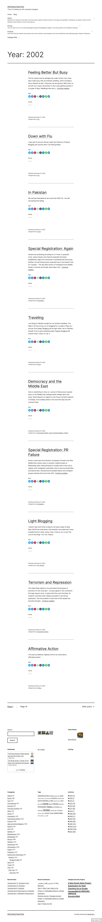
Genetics (11, 857)
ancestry (47, 796)
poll (53, 807)
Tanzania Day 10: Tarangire (16, 886)
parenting (61, 804)
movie (45, 803)
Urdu (9, 867)
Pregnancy (10, 852)
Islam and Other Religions (56, 433)
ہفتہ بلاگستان (42, 815)
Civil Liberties (11, 803)
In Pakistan (37, 192)
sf (57, 810)
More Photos (72, 739)
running (52, 810)
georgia (45, 800)
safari (55, 810)
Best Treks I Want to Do (50, 888)
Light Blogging (40, 521)
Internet (10, 821)
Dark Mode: (95, 920)
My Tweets (41, 749)
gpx (51, 801)
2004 (72, 826)
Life (38, 119)
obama (50, 804)
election (54, 798)
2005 (72, 824)
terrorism (39, 813)
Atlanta (9, 796)
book (61, 796)
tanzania (60, 810)
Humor (9, 813)
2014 (71, 801)
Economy (10, 806)
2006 (72, 821)
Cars (8, 801)
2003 (72, 829)
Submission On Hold (77, 886)
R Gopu (40, 891)
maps (41, 804)
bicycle (55, 795)
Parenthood (11, 844)
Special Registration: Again (50, 248)
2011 (72, 808)
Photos (42, 27)
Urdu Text (11, 870)
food (63, 798)
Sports (9, 862)
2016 (71, 798)
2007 (72, 819)
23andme (41, 796)
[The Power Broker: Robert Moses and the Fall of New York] (32, 755)
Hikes (9, 811)
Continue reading (63, 88)
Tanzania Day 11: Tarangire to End (18, 883)
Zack (39, 888)
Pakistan (10, 842)
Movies (42, 565)
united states (58, 813)
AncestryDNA (74, 896)
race (61, 807)
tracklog (47, 813)
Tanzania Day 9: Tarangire (15, 888)
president (57, 807)
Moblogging (11, 837)
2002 (72, 832)
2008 (72, 816)
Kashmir (10, 826)
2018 (72, 796)
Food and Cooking (13, 808)
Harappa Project (14, 860)
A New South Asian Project (79, 883)
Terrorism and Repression (49, 582)
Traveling (36, 317)
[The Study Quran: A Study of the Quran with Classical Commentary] (32, 762)
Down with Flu (40, 136)
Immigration (40, 300)
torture (43, 813)
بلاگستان (46, 815)
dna (51, 798)
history (58, 800)
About (49, 20)
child (39, 798)
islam (61, 800)
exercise (59, 798)
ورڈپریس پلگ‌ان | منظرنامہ (45, 883)
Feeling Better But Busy (48, 72)
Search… (10, 730)
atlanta (52, 795)
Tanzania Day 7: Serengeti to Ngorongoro (20, 893)
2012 (72, 806)
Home (9, 14)
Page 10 (23, 706)
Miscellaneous (11, 834)
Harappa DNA (12, 37)
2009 (72, 813)
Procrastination (15, 7)
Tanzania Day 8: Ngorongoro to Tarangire (20, 891)
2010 (71, 811)
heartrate (55, 800)
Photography (11, 847)
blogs (58, 795)
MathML (10, 832)
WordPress (90, 914)
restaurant (40, 810)
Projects (48, 32)
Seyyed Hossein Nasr (13, 764)
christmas (42, 798)
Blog (15, 14)
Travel (39, 231)
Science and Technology (15, 855)
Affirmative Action (43, 648)
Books (9, 798)
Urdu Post (12, 873)
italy (39, 804)
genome (40, 800)
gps (49, 800)
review (46, 810)
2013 (72, 803)
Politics (66, 433)
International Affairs (42, 433)
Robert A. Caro (11, 757)
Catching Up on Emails (78, 888)
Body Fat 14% (47, 904)
